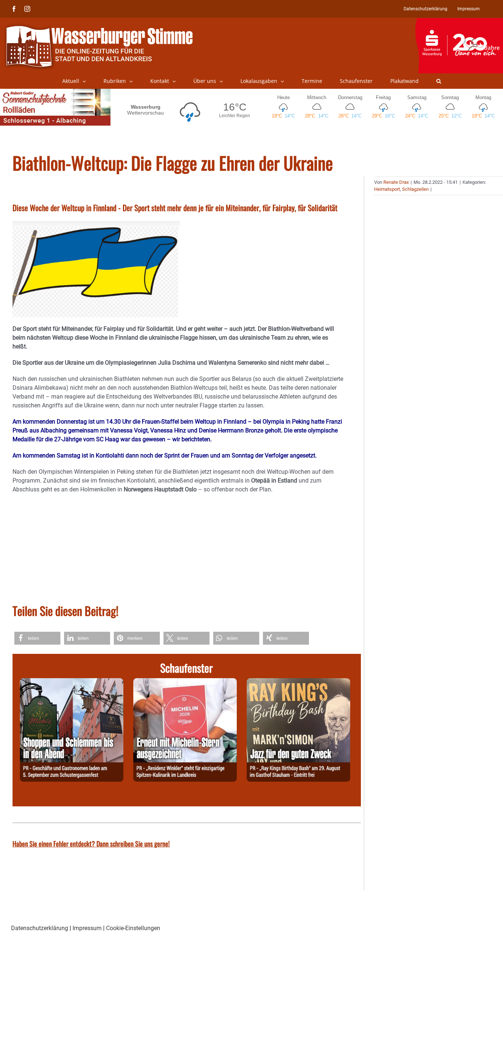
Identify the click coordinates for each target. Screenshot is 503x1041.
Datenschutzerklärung (39, 928)
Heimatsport (387, 189)
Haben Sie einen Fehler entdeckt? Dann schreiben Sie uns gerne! (91, 843)
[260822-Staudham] (298, 682)
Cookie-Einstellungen (133, 928)
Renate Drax (396, 182)
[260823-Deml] (71, 682)
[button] (439, 81)
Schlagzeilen (415, 189)
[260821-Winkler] (185, 682)
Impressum (87, 928)
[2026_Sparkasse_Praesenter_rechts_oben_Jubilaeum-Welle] (459, 21)
